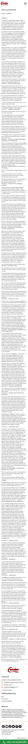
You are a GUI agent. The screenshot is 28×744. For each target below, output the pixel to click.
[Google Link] (3, 727)
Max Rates (11, 731)
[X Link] (13, 727)
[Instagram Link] (20, 727)
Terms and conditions (6, 701)
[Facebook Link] (10, 727)
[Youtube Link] (6, 727)
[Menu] (25, 3)
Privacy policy (4, 698)
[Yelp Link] (16, 727)
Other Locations (8, 690)
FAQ (2, 696)
